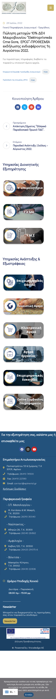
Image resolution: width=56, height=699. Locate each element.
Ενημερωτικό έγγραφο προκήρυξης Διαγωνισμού (21, 72)
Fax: (16, 478)
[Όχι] (52, 688)
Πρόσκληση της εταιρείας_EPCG (15, 80)
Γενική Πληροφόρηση (13, 27)
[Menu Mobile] (50, 8)
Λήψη (46, 72)
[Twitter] (24, 107)
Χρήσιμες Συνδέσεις (14, 488)
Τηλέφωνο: (20, 473)
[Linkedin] (38, 107)
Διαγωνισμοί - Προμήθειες (37, 27)
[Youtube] (34, 449)
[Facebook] (18, 107)
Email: (22, 483)
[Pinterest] (31, 107)
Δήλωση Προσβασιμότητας (28, 641)
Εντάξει (28, 695)
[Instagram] (28, 449)
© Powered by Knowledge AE (28, 647)
